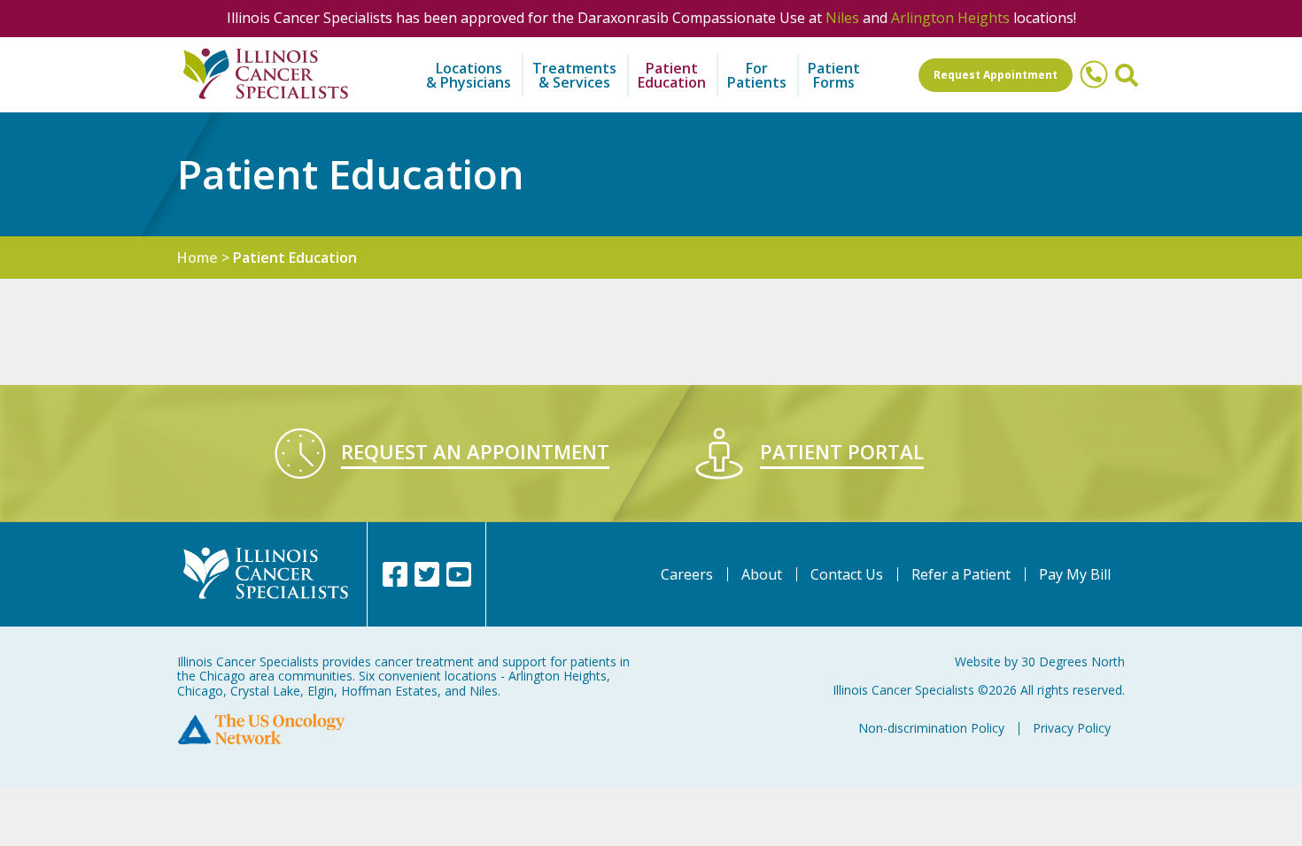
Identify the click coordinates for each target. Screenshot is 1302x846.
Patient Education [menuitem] (672, 75)
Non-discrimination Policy (931, 727)
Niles (842, 17)
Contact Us (846, 574)
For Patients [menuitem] (757, 75)
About (761, 574)
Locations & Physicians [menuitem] (468, 75)
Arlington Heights (950, 17)
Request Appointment (996, 74)
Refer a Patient (961, 574)
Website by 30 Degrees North (1040, 661)
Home (197, 257)
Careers (687, 574)
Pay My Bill (1075, 574)
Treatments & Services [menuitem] (574, 75)
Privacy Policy (1072, 727)
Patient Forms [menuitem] (834, 75)
